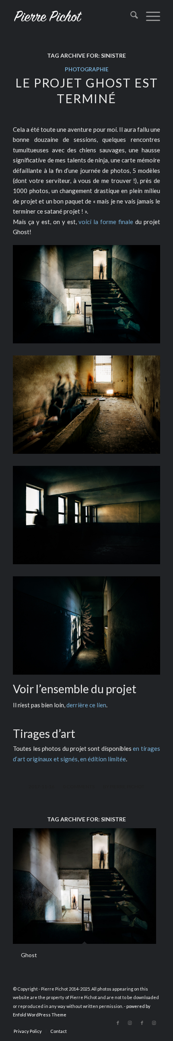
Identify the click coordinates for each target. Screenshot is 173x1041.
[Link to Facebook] (118, 1023)
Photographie (87, 69)
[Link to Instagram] (130, 1023)
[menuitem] (130, 16)
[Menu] (149, 16)
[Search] (130, 16)
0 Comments (79, 786)
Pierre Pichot (127, 786)
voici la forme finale (105, 221)
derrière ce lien (86, 705)
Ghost (29, 955)
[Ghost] (84, 886)
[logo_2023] (71, 16)
